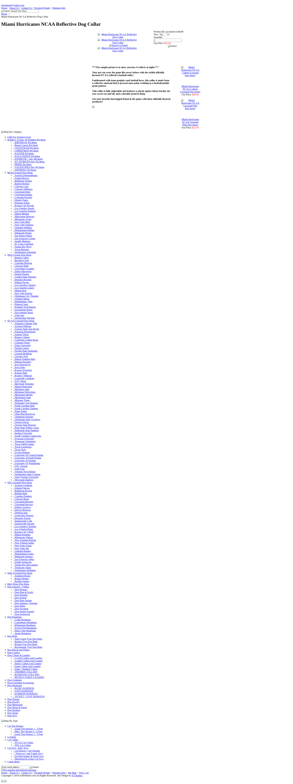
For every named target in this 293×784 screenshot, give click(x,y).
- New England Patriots (24, 540)
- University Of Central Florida (28, 455)
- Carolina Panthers (22, 496)
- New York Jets (21, 548)
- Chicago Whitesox (23, 189)
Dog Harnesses (14, 685)
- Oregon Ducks (21, 422)
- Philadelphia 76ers (23, 301)
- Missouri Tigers (21, 400)
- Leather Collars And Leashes (28, 661)
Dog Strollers (13, 710)
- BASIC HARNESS (23, 688)
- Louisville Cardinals (23, 378)
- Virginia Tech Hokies (24, 471)
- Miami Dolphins (22, 534)
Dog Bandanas (14, 617)
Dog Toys (12, 715)
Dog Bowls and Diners (18, 650)
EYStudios (77, 775)
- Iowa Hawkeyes (22, 364)
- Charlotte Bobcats (22, 263)
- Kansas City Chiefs (23, 532)
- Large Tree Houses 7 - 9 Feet (28, 734)
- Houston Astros (21, 203)
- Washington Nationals (24, 252)
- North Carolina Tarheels (25, 408)
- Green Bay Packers (23, 515)
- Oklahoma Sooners (23, 416)
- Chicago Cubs (21, 186)
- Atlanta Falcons (21, 488)
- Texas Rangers (21, 249)
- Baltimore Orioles (22, 181)
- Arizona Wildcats (22, 326)
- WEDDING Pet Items (24, 170)
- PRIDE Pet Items (22, 164)
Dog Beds (12, 636)
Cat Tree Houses (15, 726)
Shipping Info (58, 8)
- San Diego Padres (22, 235)
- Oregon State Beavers (24, 425)
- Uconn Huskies (21, 452)
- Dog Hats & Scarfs (23, 592)
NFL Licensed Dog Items (19, 482)
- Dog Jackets (20, 597)
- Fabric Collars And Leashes (27, 663)
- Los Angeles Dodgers (24, 211)
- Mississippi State (22, 397)
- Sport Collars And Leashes (27, 666)
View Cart (84, 773)
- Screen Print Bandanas (25, 628)
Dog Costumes (14, 680)
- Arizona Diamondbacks (25, 175)
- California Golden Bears (25, 340)
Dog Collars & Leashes (18, 655)
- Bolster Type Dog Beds (25, 641)
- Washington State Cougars (26, 474)
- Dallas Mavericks (22, 271)
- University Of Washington (26, 463)
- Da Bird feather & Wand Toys (28, 756)
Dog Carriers (13, 652)
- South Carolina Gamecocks (27, 436)
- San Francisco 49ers (23, 559)
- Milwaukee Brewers (23, 216)
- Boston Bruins (21, 578)
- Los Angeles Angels (23, 208)
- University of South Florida (27, 458)
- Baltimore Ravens (22, 491)
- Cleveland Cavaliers (23, 268)
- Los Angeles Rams (23, 529)
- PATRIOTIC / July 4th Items (28, 159)
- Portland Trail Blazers (24, 307)
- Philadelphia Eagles (23, 554)
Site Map (72, 773)
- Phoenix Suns (20, 304)
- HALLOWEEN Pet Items (26, 156)
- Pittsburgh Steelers (23, 556)
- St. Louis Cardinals (23, 244)
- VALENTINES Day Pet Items (28, 167)
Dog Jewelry (13, 702)
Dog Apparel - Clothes (18, 586)
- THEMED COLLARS (25, 671)
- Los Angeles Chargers (24, 526)
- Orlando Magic (21, 299)
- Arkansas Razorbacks (24, 331)
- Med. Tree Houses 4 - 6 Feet (27, 731)
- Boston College (21, 337)
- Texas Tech (19, 449)
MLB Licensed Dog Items (20, 172)
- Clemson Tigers (21, 342)
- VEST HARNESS (23, 691)
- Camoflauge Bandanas (25, 622)
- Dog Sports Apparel (23, 611)
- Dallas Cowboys (22, 507)
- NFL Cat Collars (22, 745)
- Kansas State (20, 373)
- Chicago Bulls (21, 266)
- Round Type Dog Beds (25, 644)
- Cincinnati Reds (21, 192)
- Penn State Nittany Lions (26, 427)
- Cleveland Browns (23, 504)
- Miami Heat (19, 290)
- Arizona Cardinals (22, 485)
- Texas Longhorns (22, 447)
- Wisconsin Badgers (23, 480)
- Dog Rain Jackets (22, 600)
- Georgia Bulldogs (22, 353)
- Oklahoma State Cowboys (26, 419)
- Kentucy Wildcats (22, 375)
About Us (14, 8)
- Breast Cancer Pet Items (25, 145)
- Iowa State (19, 367)
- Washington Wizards (24, 318)
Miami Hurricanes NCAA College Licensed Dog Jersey (190, 89)
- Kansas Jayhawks (22, 370)
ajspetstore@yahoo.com (12, 5)
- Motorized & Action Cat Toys (28, 759)
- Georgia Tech (20, 356)
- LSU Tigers (19, 381)
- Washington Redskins (24, 570)
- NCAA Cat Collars (23, 742)
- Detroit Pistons (21, 274)
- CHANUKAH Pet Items (26, 148)
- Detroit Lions (20, 512)
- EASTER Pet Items (23, 153)
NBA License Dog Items (19, 255)
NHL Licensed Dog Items (19, 573)
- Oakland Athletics (22, 227)
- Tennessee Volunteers (24, 441)
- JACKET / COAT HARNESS (29, 696)
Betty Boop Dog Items (18, 584)
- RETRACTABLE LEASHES (28, 677)
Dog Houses (13, 699)
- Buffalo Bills (20, 493)
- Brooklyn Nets (21, 260)
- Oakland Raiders (22, 551)
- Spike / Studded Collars (25, 669)
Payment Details (42, 8)
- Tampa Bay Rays (22, 246)
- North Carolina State (24, 405)
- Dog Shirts (19, 606)
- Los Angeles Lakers (23, 288)
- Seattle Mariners (21, 241)
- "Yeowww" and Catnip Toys (28, 753)
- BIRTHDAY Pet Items (25, 142)
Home (4, 8)
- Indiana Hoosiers (22, 362)
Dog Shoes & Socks (17, 707)
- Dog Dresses (20, 589)
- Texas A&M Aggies (23, 444)
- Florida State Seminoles (25, 351)
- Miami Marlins (21, 214)
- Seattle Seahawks (22, 562)
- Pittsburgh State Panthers (26, 430)
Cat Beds (11, 737)
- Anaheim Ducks (21, 576)
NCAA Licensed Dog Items (20, 320)
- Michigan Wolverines (24, 392)
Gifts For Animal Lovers (19, 137)
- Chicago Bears (21, 499)
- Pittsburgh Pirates (22, 233)
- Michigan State (21, 389)
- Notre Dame (20, 411)
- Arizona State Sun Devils (26, 329)
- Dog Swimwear (21, 614)
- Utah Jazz (18, 315)
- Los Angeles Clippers (24, 285)
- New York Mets (21, 222)
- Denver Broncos (22, 510)
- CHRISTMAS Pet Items (25, 150)
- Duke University (22, 345)
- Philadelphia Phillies (23, 230)
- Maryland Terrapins (23, 384)
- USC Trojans (20, 466)
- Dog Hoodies (20, 595)
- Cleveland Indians (22, 194)
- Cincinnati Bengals (23, 501)
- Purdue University (22, 433)
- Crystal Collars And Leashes (27, 658)
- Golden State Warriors (24, 277)
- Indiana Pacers (21, 282)
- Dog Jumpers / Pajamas (25, 603)
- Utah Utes (19, 469)
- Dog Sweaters (20, 608)
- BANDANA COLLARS (26, 674)
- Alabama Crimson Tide (25, 323)
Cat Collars (12, 739)
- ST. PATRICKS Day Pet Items (29, 161)
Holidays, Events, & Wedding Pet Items (26, 139)
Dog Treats (12, 713)
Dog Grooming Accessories (20, 682)
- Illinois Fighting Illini (24, 359)
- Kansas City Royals (23, 205)
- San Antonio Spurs (23, 312)
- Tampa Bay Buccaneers (25, 565)
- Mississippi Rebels (23, 395)
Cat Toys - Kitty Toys (17, 748)
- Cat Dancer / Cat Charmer (26, 750)
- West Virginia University (26, 477)
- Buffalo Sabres (21, 581)
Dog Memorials (14, 704)
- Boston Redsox (21, 183)
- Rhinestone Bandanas (24, 625)
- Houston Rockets (22, 279)
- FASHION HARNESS (25, 693)
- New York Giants (22, 545)
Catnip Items (13, 761)
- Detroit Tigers (20, 200)
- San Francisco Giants (24, 238)
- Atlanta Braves (21, 178)
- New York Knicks (22, 293)
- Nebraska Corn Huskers (25, 403)
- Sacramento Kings (23, 310)
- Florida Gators (21, 348)
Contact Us (26, 8)
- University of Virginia (24, 460)
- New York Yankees (23, 224)
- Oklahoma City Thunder (25, 296)
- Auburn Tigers (21, 334)
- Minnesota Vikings (23, 537)
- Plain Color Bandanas (24, 630)
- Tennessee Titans (22, 567)
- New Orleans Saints (23, 543)
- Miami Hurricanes (22, 386)
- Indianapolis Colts (22, 521)
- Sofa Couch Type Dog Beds (27, 639)
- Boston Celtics (21, 257)
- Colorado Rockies (22, 197)
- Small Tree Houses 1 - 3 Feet (28, 728)
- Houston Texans (22, 518)
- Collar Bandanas (22, 619)
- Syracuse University (23, 438)
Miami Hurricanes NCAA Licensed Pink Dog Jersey (190, 122)
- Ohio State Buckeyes (24, 414)
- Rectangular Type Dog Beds (27, 647)
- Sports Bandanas (22, 633)
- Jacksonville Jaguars (23, 523)
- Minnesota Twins (22, 219)
